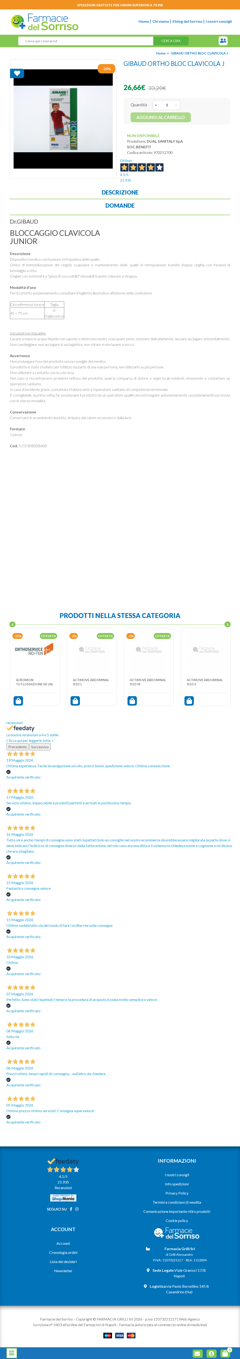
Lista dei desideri (63, 1261)
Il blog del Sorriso (187, 21)
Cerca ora (170, 41)
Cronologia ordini (63, 1252)
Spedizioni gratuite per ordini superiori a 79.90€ (120, 5)
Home (144, 21)
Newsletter (63, 1270)
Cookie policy (177, 1220)
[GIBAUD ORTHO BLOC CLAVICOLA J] (63, 119)
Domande (120, 205)
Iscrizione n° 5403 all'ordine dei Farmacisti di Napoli (74, 1324)
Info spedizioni (177, 1184)
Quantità (139, 104)
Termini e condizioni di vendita (177, 1202)
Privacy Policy (176, 1193)
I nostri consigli (219, 21)
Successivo (40, 746)
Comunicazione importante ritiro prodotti (176, 1211)
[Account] (212, 1354)
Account (63, 1243)
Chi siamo (160, 21)
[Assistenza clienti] (223, 41)
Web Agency (189, 1319)
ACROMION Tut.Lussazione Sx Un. (34, 682)
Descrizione (120, 192)
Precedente (17, 746)
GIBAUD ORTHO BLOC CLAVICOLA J (199, 53)
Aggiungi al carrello (160, 117)
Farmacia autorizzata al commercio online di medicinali (163, 1324)
